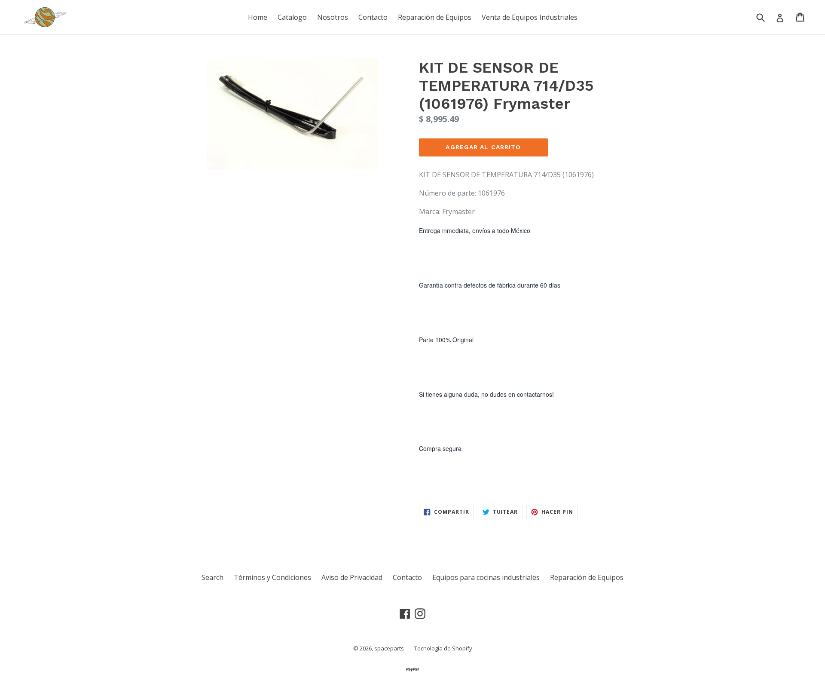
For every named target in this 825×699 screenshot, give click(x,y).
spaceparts (389, 648)
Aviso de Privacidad (351, 577)
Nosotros (332, 17)
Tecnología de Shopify (443, 648)
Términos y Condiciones (272, 577)
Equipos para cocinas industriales (486, 577)
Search (212, 577)
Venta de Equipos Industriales (530, 17)
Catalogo (292, 17)
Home (257, 17)
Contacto (373, 17)
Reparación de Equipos (434, 17)
